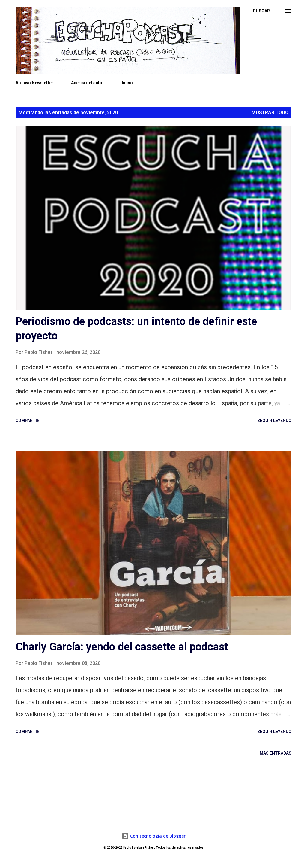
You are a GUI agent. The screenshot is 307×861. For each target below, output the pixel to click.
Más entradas (275, 753)
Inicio (127, 82)
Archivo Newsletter (34, 82)
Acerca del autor (87, 82)
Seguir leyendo (274, 420)
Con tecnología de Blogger (157, 836)
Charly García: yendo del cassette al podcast (122, 646)
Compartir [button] (28, 420)
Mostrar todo (270, 112)
